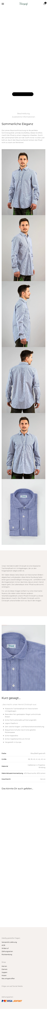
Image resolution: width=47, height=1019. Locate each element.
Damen (4, 969)
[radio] (12, 81)
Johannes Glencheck (10, 919)
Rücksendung (7, 954)
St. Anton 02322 (8, 832)
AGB (3, 945)
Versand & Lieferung (9, 942)
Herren (14, 49)
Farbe (4, 81)
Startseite (7, 49)
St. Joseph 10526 (30, 876)
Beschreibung (23, 114)
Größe (4, 87)
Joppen (4, 972)
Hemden (21, 49)
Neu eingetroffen (8, 978)
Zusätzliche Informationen (23, 117)
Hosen (4, 975)
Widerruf (5, 948)
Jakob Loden (29, 832)
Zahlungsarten (7, 951)
